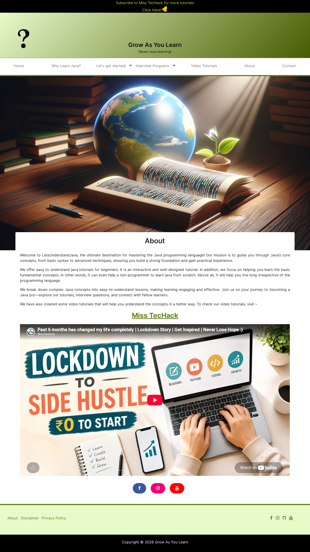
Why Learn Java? (66, 65)
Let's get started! (111, 65)
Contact (289, 65)
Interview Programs (152, 65)
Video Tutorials (204, 65)
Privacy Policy (54, 518)
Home (19, 65)
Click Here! (151, 10)
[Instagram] (158, 488)
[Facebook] (139, 488)
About (249, 65)
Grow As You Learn (155, 44)
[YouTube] (177, 488)
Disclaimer (30, 518)
